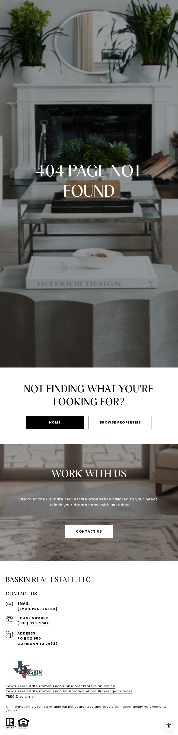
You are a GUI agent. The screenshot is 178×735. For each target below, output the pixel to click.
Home (54, 422)
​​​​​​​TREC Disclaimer (20, 696)
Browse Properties (120, 422)
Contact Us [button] (89, 531)
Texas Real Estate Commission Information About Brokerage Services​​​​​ (69, 691)
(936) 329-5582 (33, 623)
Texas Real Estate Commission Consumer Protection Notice (60, 686)
